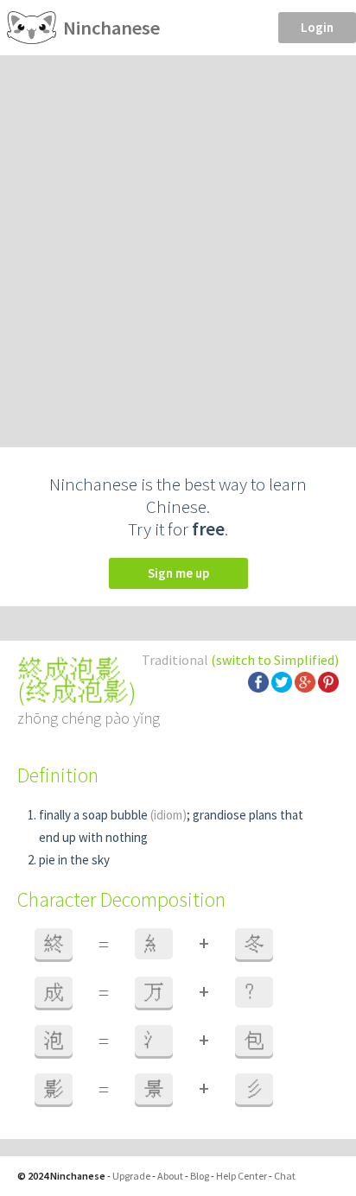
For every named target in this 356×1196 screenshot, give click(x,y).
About (170, 1175)
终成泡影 (77, 691)
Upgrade (131, 1175)
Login (317, 27)
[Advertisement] (178, 242)
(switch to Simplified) (275, 659)
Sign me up (178, 573)
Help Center (241, 1175)
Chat (285, 1175)
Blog (199, 1175)
